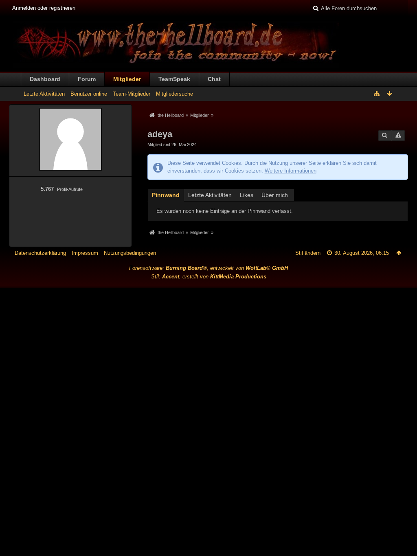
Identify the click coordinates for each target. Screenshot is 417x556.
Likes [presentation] (246, 195)
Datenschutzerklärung (40, 253)
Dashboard (45, 79)
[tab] (165, 194)
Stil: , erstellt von (208, 277)
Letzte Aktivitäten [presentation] (210, 195)
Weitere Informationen (290, 171)
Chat (214, 79)
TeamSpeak (174, 79)
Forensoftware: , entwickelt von (208, 268)
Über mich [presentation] (274, 195)
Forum (87, 79)
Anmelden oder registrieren (43, 8)
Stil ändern (307, 253)
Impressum (85, 253)
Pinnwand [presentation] (166, 195)
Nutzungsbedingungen (130, 253)
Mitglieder (127, 79)
